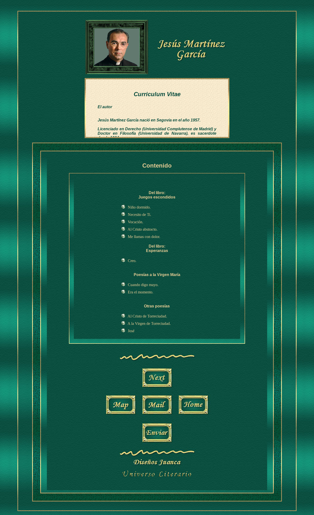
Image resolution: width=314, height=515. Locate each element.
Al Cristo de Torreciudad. (147, 316)
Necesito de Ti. (139, 214)
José (131, 331)
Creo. (132, 261)
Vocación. (135, 222)
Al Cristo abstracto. (142, 229)
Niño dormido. (139, 207)
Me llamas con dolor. (144, 237)
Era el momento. (140, 292)
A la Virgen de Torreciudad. (149, 323)
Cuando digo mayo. (143, 285)
